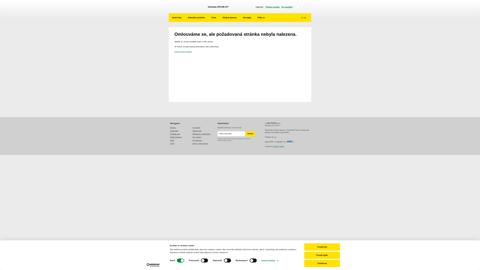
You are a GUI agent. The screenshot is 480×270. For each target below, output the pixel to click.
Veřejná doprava (229, 17)
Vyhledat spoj (175, 134)
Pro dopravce (197, 140)
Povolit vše (322, 247)
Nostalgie (247, 17)
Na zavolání (287, 7)
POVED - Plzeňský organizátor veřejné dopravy (187, 6)
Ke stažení (196, 128)
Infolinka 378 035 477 (218, 7)
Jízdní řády (177, 17)
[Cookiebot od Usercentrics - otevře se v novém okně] (153, 265)
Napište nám (197, 131)
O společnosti (302, 25)
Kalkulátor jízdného (196, 17)
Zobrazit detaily (268, 261)
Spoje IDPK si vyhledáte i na (276, 142)
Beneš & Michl (278, 146)
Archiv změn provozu (200, 143)
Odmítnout (322, 263)
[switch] (204, 260)
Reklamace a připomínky (201, 134)
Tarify (213, 17)
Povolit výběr (322, 255)
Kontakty (304, 32)
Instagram (281, 137)
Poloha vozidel (273, 7)
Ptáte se (261, 17)
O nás (304, 18)
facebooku (278, 137)
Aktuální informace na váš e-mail (229, 128)
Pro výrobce (196, 137)
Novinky (173, 128)
